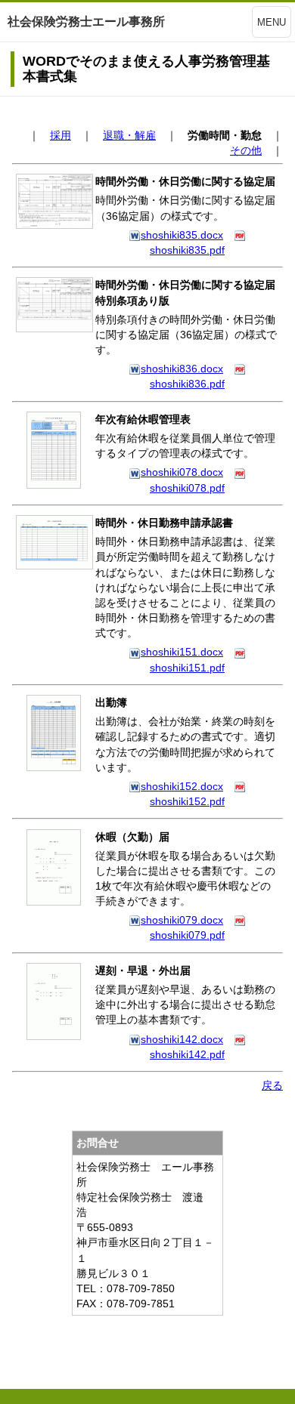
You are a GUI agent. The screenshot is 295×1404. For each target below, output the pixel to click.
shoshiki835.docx (182, 235)
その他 (246, 150)
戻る (272, 1085)
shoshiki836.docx (182, 369)
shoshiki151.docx (182, 652)
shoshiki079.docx (182, 920)
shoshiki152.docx (182, 786)
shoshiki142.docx (182, 1039)
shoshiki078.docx (182, 472)
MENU (271, 22)
